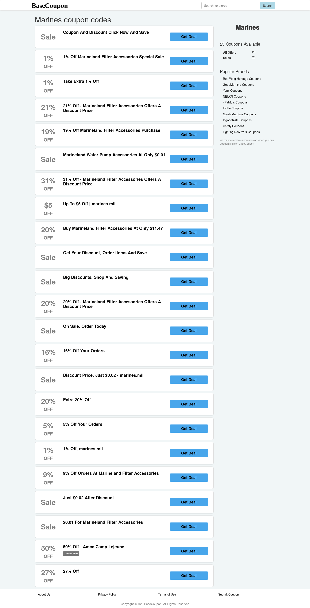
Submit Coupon (228, 594)
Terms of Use (167, 594)
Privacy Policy (107, 594)
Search (267, 5)
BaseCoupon (50, 5)
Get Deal (189, 36)
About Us (44, 594)
